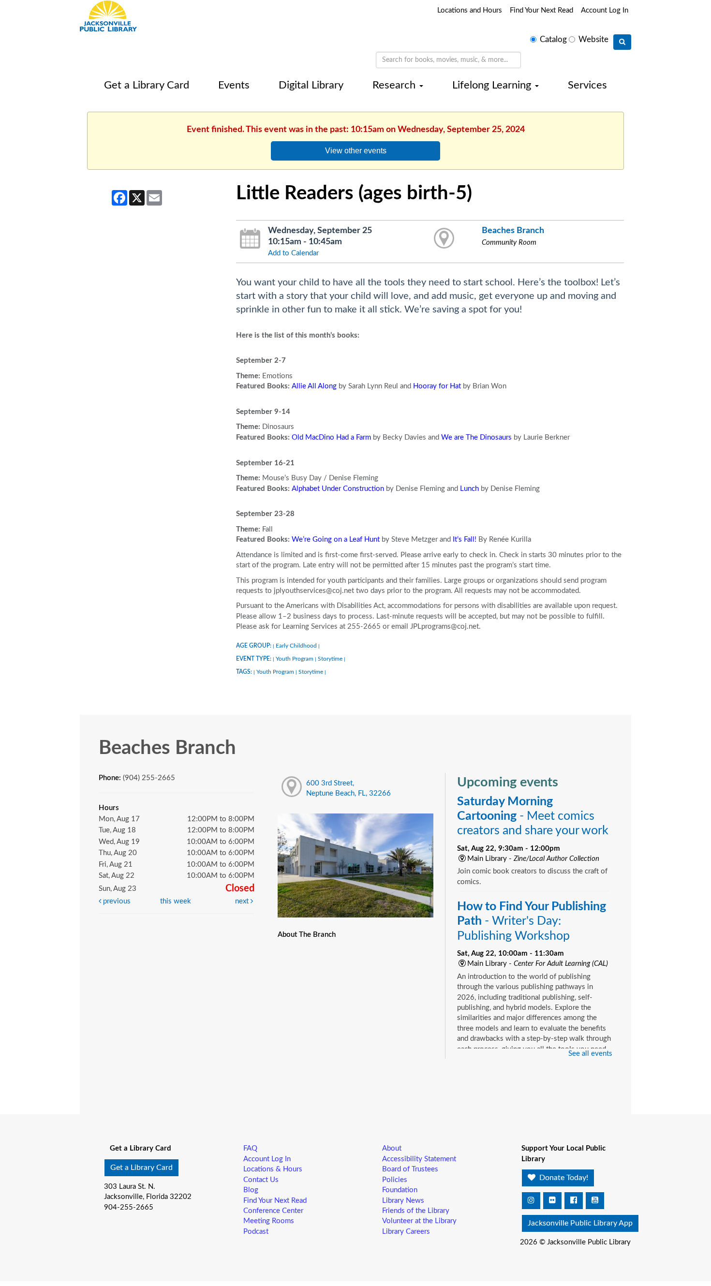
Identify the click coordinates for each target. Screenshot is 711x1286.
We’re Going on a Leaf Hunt (336, 539)
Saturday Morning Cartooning (532, 816)
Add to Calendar (293, 253)
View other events (355, 150)
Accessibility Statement (419, 1159)
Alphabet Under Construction (338, 488)
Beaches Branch (513, 230)
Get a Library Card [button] (141, 1167)
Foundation (399, 1190)
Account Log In (604, 10)
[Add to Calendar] (250, 238)
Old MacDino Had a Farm (331, 437)
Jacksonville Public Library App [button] (580, 1223)
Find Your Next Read (541, 10)
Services (587, 85)
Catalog (553, 40)
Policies (394, 1179)
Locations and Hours (469, 10)
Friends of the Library (415, 1210)
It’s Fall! (464, 539)
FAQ (250, 1148)
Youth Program (294, 659)
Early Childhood (296, 646)
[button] (531, 1201)
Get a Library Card (146, 85)
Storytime (330, 659)
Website (593, 40)
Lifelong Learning (493, 85)
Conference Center (273, 1210)
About (391, 1148)
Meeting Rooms (268, 1221)
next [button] (243, 901)
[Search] (622, 42)
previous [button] (116, 901)
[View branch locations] (444, 239)
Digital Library (311, 85)
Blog (250, 1190)
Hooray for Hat (437, 386)
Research (395, 85)
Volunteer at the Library (419, 1221)
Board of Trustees (410, 1169)
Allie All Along (314, 386)
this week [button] (175, 901)
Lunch (469, 488)
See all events (590, 1053)
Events (234, 85)
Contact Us (261, 1179)
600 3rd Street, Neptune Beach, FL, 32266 (348, 788)
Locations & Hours (272, 1169)
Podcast (255, 1231)
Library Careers (406, 1231)
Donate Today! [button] (562, 1178)
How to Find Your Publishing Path (531, 921)
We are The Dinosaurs (476, 437)
